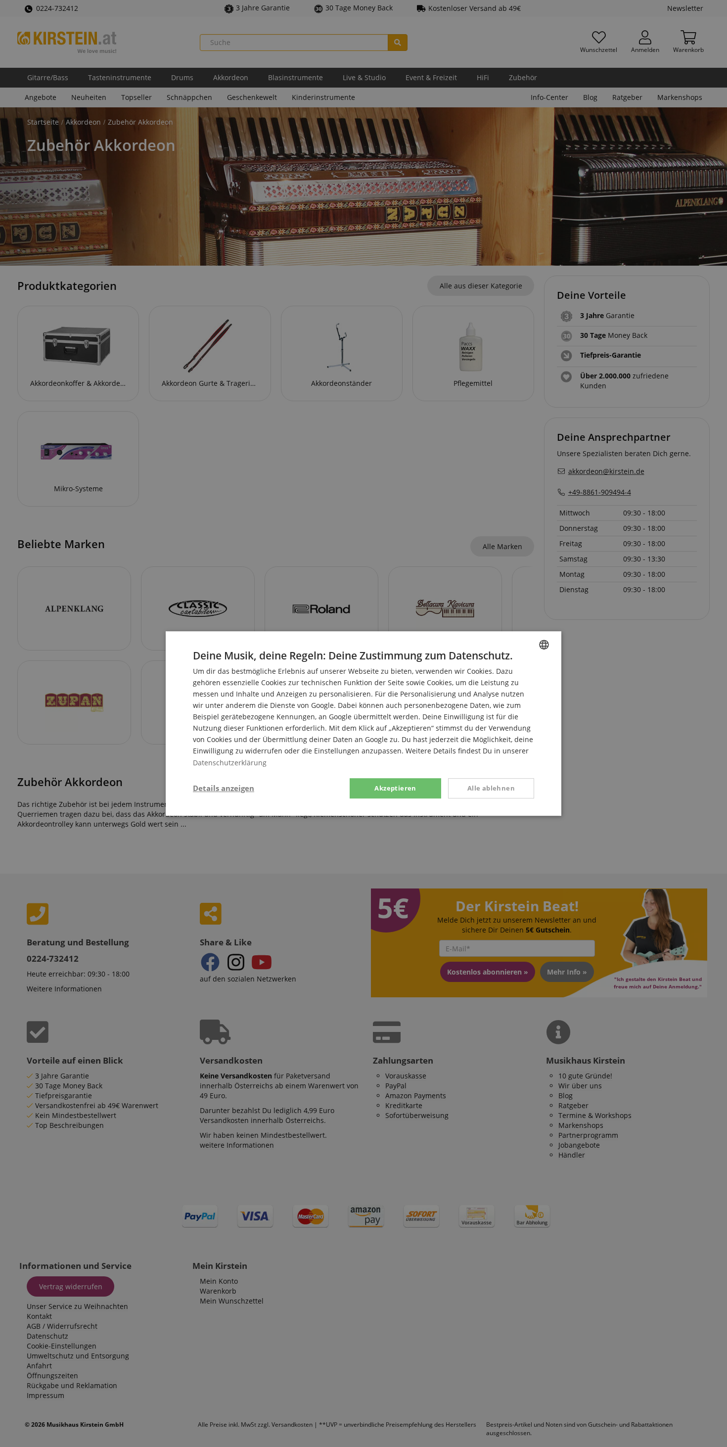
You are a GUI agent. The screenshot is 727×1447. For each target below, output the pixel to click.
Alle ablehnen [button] (491, 788)
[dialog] (363, 723)
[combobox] (544, 645)
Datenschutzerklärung (230, 762)
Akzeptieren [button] (395, 788)
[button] (223, 788)
